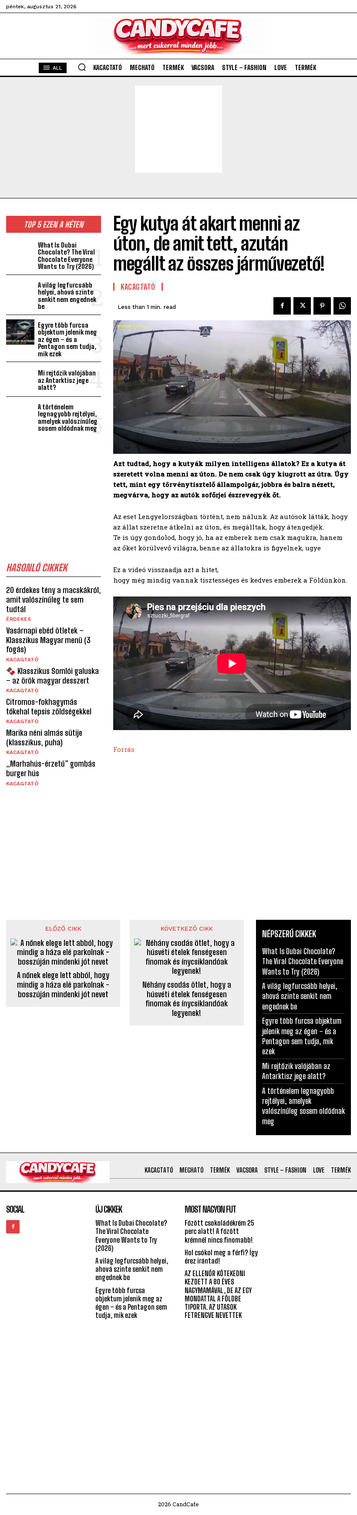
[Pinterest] (322, 306)
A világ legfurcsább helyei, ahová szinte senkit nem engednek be (67, 296)
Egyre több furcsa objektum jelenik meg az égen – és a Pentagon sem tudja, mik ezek (67, 339)
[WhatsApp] (342, 306)
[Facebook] (282, 306)
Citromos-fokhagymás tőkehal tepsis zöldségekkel (48, 706)
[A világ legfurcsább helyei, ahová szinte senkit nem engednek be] (20, 292)
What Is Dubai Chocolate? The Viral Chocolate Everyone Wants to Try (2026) (66, 256)
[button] (82, 67)
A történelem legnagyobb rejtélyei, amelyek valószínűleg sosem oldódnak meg (68, 417)
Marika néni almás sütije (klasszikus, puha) (44, 737)
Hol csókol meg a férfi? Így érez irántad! (221, 1256)
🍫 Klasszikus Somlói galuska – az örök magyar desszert (52, 675)
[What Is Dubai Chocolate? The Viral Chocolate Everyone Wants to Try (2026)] (20, 252)
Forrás (124, 749)
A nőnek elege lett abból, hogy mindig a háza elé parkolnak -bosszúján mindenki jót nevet (63, 985)
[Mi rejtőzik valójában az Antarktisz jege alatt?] (20, 379)
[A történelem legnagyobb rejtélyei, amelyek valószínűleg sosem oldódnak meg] (20, 414)
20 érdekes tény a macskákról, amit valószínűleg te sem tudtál (53, 599)
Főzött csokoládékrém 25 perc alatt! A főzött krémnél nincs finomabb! (219, 1231)
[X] (302, 306)
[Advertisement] (178, 129)
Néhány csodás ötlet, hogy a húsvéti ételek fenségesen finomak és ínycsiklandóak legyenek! (186, 999)
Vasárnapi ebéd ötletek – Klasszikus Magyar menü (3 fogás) (48, 640)
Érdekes (18, 619)
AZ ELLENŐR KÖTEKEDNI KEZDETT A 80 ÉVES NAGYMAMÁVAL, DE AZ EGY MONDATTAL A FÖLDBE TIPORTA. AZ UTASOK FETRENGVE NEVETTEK (218, 1294)
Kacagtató (22, 659)
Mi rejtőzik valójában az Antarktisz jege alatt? (67, 380)
